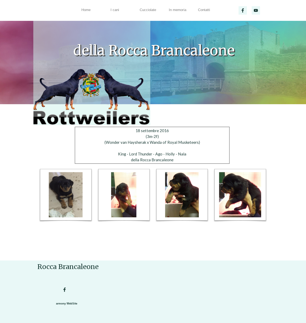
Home (86, 10)
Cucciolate (148, 10)
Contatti (204, 10)
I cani (115, 10)
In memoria (177, 10)
